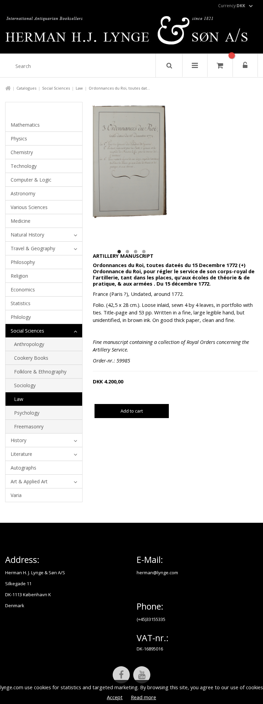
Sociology (25, 385)
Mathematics (25, 125)
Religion (19, 276)
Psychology (26, 412)
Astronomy (23, 193)
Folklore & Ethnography (40, 371)
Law (79, 88)
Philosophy (23, 262)
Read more (143, 697)
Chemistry (22, 152)
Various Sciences (29, 207)
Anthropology (29, 344)
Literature (21, 454)
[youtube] (141, 674)
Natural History (27, 234)
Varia (16, 495)
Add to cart (132, 411)
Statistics (20, 303)
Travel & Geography (33, 248)
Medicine (20, 221)
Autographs (23, 467)
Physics (19, 138)
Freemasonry (28, 426)
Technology (24, 166)
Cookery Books (31, 358)
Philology (21, 317)
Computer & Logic (31, 179)
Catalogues (26, 88)
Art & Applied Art (29, 481)
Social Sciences (56, 88)
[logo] (131, 32)
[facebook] (121, 674)
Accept (115, 697)
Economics (23, 289)
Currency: (231, 6)
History (18, 440)
